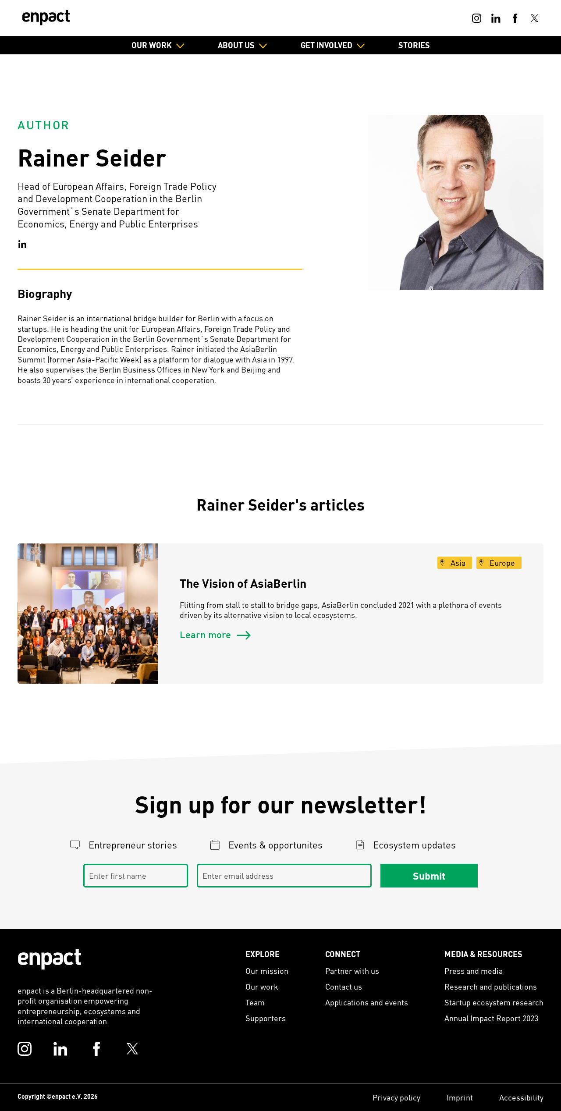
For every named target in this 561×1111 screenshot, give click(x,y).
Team (255, 1002)
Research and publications (490, 986)
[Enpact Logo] (50, 959)
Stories (414, 45)
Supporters (265, 1018)
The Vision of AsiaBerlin (243, 582)
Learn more (206, 634)
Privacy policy (396, 1097)
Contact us (343, 986)
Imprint (460, 1097)
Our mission (266, 970)
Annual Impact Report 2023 (491, 1018)
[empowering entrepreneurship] (46, 17)
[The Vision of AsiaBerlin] (88, 613)
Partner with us (352, 970)
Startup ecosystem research (493, 1002)
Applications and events (366, 1002)
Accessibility (521, 1097)
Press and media (473, 970)
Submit (429, 875)
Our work (261, 986)
